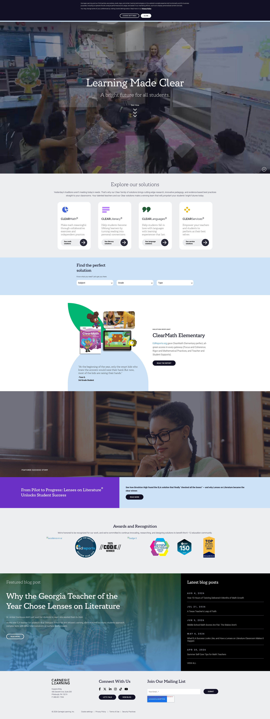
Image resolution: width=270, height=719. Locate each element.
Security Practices (128, 711)
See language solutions (150, 242)
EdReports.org (160, 343)
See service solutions (190, 242)
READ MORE (134, 497)
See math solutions (67, 242)
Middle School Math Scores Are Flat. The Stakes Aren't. (212, 624)
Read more (15, 636)
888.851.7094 (58, 697)
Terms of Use (114, 711)
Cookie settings (87, 711)
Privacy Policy (101, 711)
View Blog (126, 697)
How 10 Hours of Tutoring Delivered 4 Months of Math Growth (215, 597)
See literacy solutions (109, 242)
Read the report (164, 363)
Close (146, 16)
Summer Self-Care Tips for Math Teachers (206, 654)
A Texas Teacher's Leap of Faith (201, 611)
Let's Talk (107, 697)
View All (191, 663)
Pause (264, 169)
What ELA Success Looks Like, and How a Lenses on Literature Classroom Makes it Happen (225, 639)
